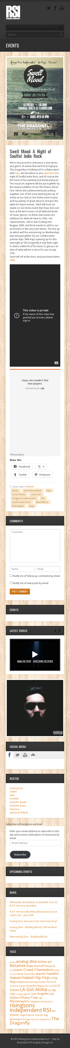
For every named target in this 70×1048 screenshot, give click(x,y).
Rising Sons (46, 1001)
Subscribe (20, 854)
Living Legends (23, 993)
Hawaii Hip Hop (35, 977)
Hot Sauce (34, 982)
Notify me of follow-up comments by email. (36, 576)
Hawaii (15, 977)
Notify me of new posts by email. (31, 583)
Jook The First (48, 982)
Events (30, 486)
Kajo (17, 173)
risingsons (35, 1001)
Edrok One (23, 974)
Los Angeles (40, 994)
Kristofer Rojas (18, 805)
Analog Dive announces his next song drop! (33, 921)
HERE (12, 260)
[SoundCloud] (33, 755)
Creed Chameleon (38, 969)
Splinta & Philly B (19, 812)
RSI (42, 498)
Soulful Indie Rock (21, 502)
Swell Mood (49, 173)
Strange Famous (31, 1019)
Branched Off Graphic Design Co (35, 1042)
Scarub (39, 1015)
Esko (12, 795)
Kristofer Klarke (18, 802)
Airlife (15, 490)
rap (40, 997)
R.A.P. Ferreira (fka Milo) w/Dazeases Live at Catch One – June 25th (33, 913)
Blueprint (50, 966)
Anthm (13, 791)
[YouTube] (62, 8)
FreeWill (14, 798)
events (41, 974)
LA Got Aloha (18, 494)
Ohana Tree (29, 997)
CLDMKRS (16, 970)
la (55, 985)
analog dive (26, 961)
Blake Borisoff (35, 966)
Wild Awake (18, 505)
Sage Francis (27, 1015)
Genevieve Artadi (32, 490)
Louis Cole (36, 494)
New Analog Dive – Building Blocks (28, 936)
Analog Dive (16, 788)
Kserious (14, 809)
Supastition (45, 1019)
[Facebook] (55, 8)
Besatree (18, 965)
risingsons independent (24, 498)
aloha (12, 962)
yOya (31, 505)
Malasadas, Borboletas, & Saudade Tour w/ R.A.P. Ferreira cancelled (33, 904)
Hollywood (22, 982)
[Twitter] (48, 8)
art (50, 962)
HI (51, 978)
